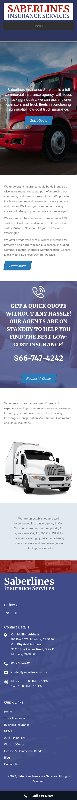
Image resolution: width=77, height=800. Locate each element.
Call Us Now (41, 796)
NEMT (8, 731)
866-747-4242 (38, 358)
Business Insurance (17, 724)
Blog (7, 757)
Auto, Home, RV (14, 737)
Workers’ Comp (14, 744)
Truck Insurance (14, 718)
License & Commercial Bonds (23, 751)
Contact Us (11, 764)
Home (8, 711)
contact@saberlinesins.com (29, 672)
